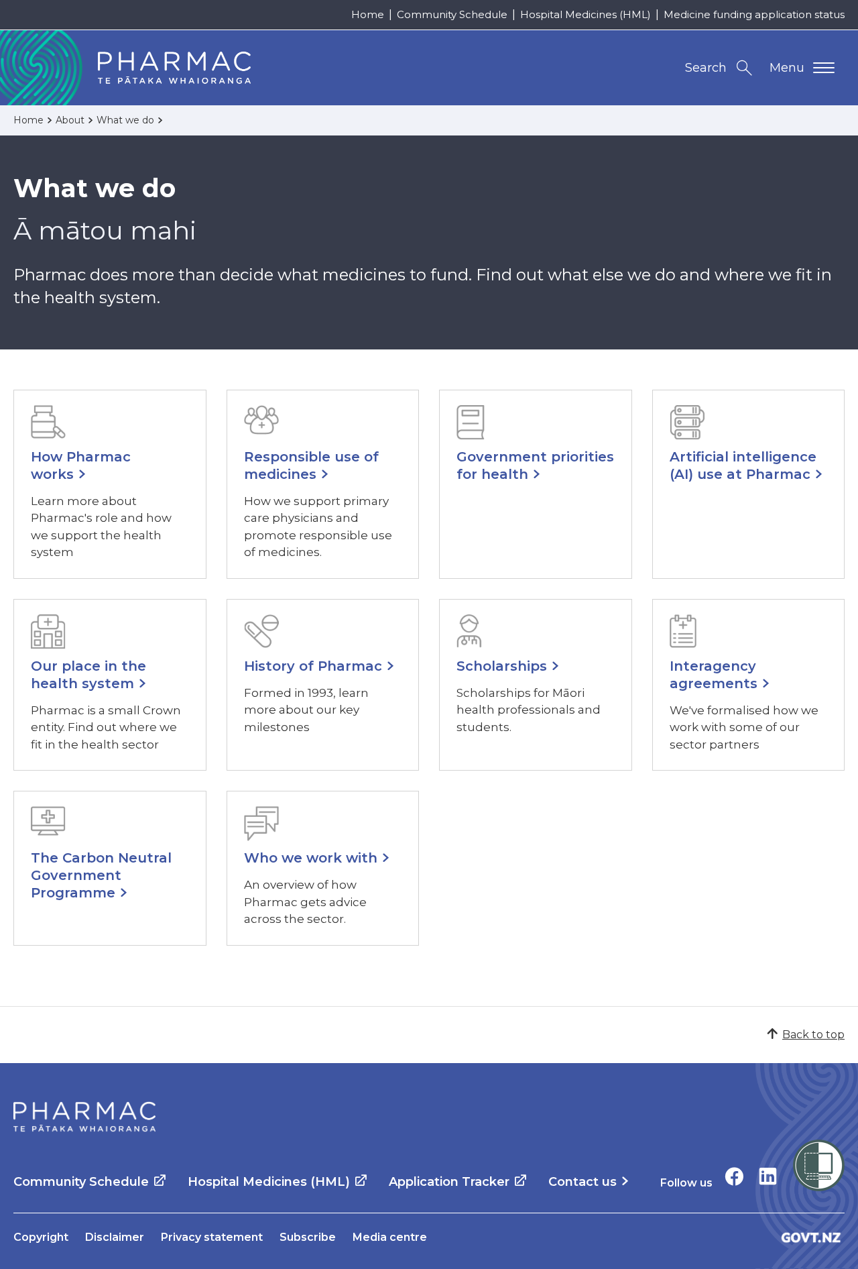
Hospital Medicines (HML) (585, 14)
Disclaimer (114, 1237)
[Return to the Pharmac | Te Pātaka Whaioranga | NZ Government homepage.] (84, 1117)
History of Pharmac (313, 666)
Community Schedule (452, 14)
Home (367, 14)
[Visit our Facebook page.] (734, 1176)
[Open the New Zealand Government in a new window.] (811, 1237)
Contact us (582, 1181)
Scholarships (501, 666)
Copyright (40, 1237)
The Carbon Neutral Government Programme (101, 875)
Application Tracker (449, 1181)
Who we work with (310, 858)
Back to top (813, 1034)
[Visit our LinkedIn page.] (768, 1176)
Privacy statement (212, 1237)
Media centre (390, 1237)
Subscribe (308, 1237)
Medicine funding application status (754, 14)
